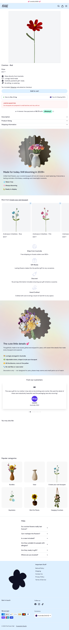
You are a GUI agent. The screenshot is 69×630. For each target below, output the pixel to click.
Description (6, 117)
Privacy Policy (39, 577)
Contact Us (39, 574)
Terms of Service (40, 580)
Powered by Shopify (21, 626)
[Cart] (62, 6)
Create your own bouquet (19, 200)
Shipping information (9, 124)
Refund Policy (39, 568)
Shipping (13, 87)
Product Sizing (7, 121)
